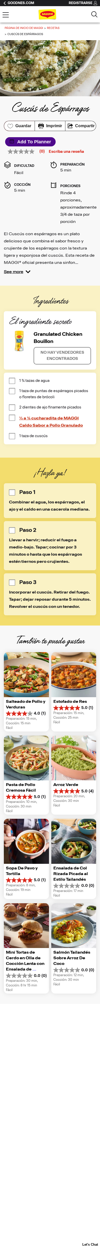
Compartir (85, 126)
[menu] (6, 15)
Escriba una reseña (66, 152)
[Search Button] (94, 14)
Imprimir (54, 126)
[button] (17, 271)
